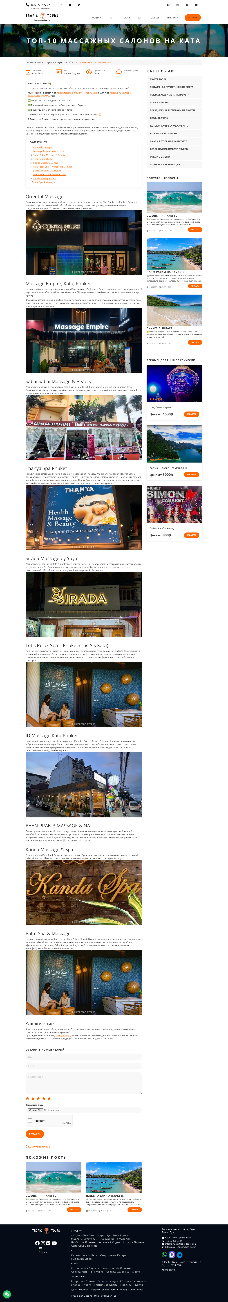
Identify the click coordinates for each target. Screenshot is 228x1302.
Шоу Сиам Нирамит (162, 407)
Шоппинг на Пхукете (85, 1268)
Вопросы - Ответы (83, 1281)
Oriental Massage (42, 147)
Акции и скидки (120, 1281)
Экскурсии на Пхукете (163, 133)
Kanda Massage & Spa (44, 178)
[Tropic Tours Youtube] (196, 5)
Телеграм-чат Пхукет (131, 1289)
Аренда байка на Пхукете (123, 1271)
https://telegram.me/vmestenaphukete (77, 92)
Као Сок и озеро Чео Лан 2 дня (168, 468)
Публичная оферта (81, 1295)
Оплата (102, 1281)
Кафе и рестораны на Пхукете (168, 141)
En (115, 1295)
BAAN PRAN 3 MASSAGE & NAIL (49, 174)
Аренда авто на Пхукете (87, 1271)
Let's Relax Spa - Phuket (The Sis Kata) (52, 166)
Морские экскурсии (84, 1239)
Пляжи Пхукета (159, 102)
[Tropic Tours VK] (187, 5)
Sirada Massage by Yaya (45, 162)
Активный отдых (109, 1242)
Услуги (126, 17)
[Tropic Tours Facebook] (168, 5)
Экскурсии (97, 17)
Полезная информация (165, 164)
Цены (140, 17)
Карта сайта (168, 1269)
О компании (172, 17)
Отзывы (155, 17)
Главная (31, 62)
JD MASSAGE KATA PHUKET (47, 170)
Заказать (192, 17)
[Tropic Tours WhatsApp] (60, 5)
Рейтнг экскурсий (106, 1284)
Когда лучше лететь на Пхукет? (169, 94)
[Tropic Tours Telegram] (79, 5)
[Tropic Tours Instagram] (177, 5)
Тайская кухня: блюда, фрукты (169, 125)
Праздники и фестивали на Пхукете (172, 110)
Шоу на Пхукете (134, 1242)
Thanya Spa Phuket (43, 158)
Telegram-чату (64, 1035)
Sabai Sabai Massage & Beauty (49, 155)
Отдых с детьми (160, 156)
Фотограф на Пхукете (116, 1268)
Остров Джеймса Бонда (112, 1235)
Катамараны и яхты (84, 1255)
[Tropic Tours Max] (70, 5)
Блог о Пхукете (46, 62)
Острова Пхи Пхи (82, 1235)
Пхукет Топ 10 (63, 62)
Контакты (140, 1281)
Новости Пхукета (131, 1284)
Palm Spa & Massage (44, 182)
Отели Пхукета (159, 117)
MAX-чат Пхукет (103, 1295)
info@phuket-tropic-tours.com (181, 1243)
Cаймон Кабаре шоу (162, 528)
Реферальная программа (104, 1289)
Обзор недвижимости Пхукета (169, 149)
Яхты (112, 17)
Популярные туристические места (171, 86)
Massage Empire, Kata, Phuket (49, 151)
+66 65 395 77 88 (174, 1240)
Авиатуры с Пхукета (84, 1245)
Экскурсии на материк (115, 1239)
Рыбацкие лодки (82, 1258)
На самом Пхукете (83, 1242)
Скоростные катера (113, 1255)
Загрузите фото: (35, 1104)
